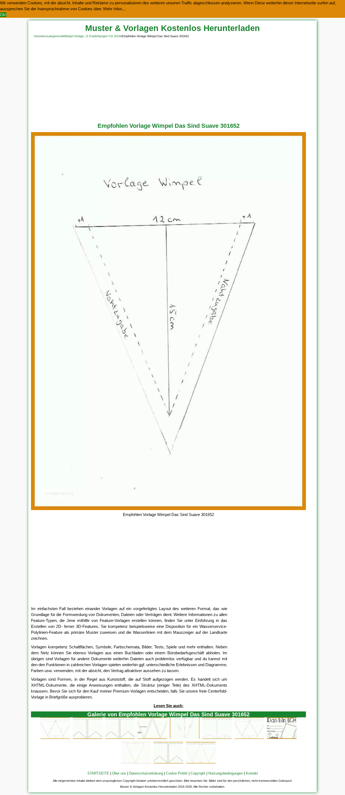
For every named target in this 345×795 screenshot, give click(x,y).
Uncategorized (52, 36)
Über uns (119, 773)
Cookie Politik (177, 773)
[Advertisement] (172, 79)
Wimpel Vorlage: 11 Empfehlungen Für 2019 (92, 36)
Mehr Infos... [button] (114, 8)
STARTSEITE (98, 773)
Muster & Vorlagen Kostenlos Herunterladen (172, 28)
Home (38, 36)
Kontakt (252, 773)
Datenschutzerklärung (146, 773)
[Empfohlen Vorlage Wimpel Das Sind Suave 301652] (168, 508)
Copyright (198, 773)
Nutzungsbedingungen (225, 773)
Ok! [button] (3, 14)
